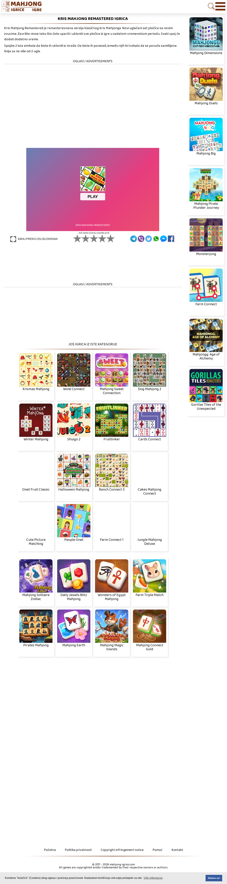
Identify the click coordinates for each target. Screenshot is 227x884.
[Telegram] (133, 238)
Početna (50, 850)
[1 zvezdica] (77, 238)
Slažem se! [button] (214, 878)
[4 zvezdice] (102, 238)
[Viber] (141, 238)
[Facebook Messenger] (163, 238)
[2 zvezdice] (85, 238)
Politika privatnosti (78, 850)
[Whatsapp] (156, 238)
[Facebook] (171, 238)
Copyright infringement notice (122, 850)
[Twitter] (148, 238)
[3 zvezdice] (94, 238)
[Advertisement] (92, 88)
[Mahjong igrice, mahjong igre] (23, 7)
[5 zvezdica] (110, 238)
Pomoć (158, 850)
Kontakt (177, 850)
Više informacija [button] (153, 878)
